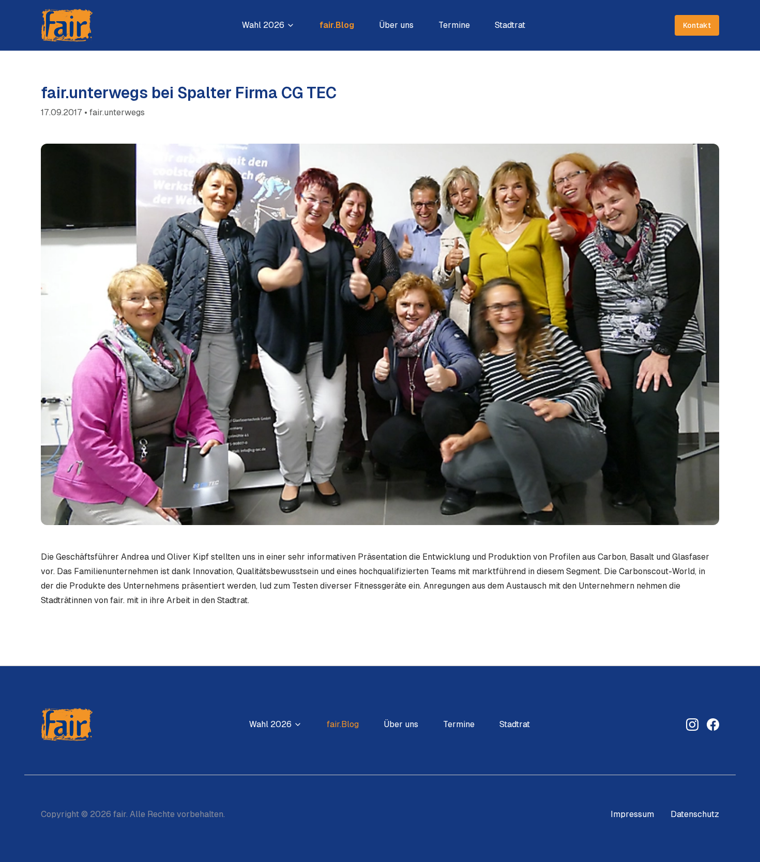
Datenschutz (695, 814)
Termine (454, 25)
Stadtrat (510, 25)
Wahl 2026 (263, 25)
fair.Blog (337, 25)
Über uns (396, 25)
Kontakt (697, 25)
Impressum (632, 814)
